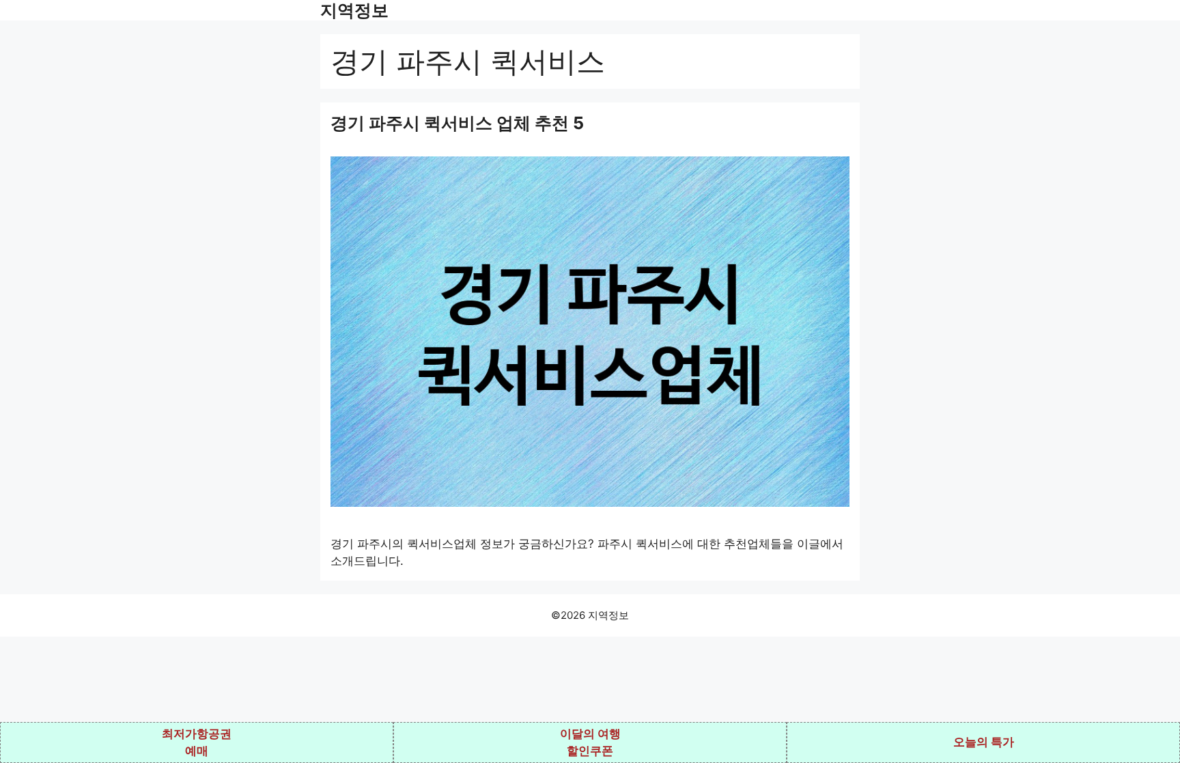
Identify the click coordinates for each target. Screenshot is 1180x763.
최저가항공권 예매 (196, 742)
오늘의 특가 (983, 742)
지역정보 (354, 10)
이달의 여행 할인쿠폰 (590, 742)
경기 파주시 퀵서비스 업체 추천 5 (457, 123)
